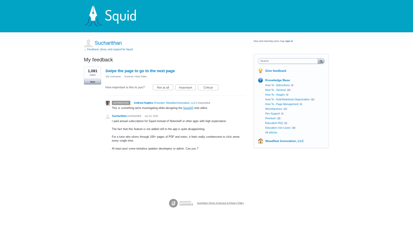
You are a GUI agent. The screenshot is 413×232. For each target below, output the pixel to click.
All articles (271, 132)
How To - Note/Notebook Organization (287, 99)
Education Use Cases (278, 127)
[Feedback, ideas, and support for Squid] (114, 16)
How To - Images (275, 94)
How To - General (275, 90)
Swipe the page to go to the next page (140, 71)
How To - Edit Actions (277, 85)
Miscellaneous (273, 108)
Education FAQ (274, 123)
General (128, 76)
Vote (92, 82)
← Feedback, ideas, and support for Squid (108, 49)
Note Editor (141, 76)
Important (187, 88)
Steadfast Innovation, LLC (284, 141)
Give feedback (275, 70)
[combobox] (289, 61)
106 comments (113, 76)
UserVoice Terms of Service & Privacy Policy (220, 203)
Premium (270, 118)
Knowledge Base (277, 80)
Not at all (165, 88)
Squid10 (188, 108)
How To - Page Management (282, 104)
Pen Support (272, 113)
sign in (289, 41)
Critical (210, 88)
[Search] (321, 61)
